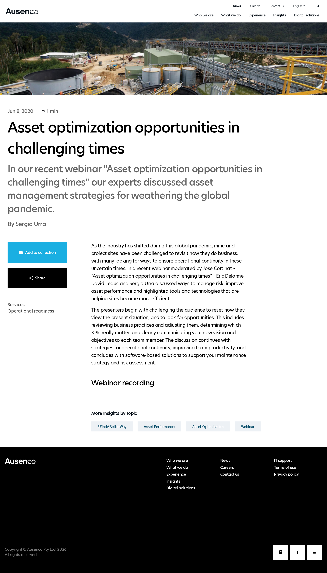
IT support (283, 460)
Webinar (248, 426)
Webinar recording (122, 383)
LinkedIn (314, 552)
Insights (279, 15)
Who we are (203, 15)
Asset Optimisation (207, 426)
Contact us (277, 6)
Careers (255, 6)
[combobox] (298, 6)
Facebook (297, 552)
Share (40, 278)
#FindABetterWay (112, 426)
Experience (257, 15)
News (237, 6)
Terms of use (285, 467)
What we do (231, 15)
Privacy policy (286, 474)
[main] (163, 234)
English (297, 6)
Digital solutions (306, 15)
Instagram (280, 552)
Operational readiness (31, 311)
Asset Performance (159, 426)
